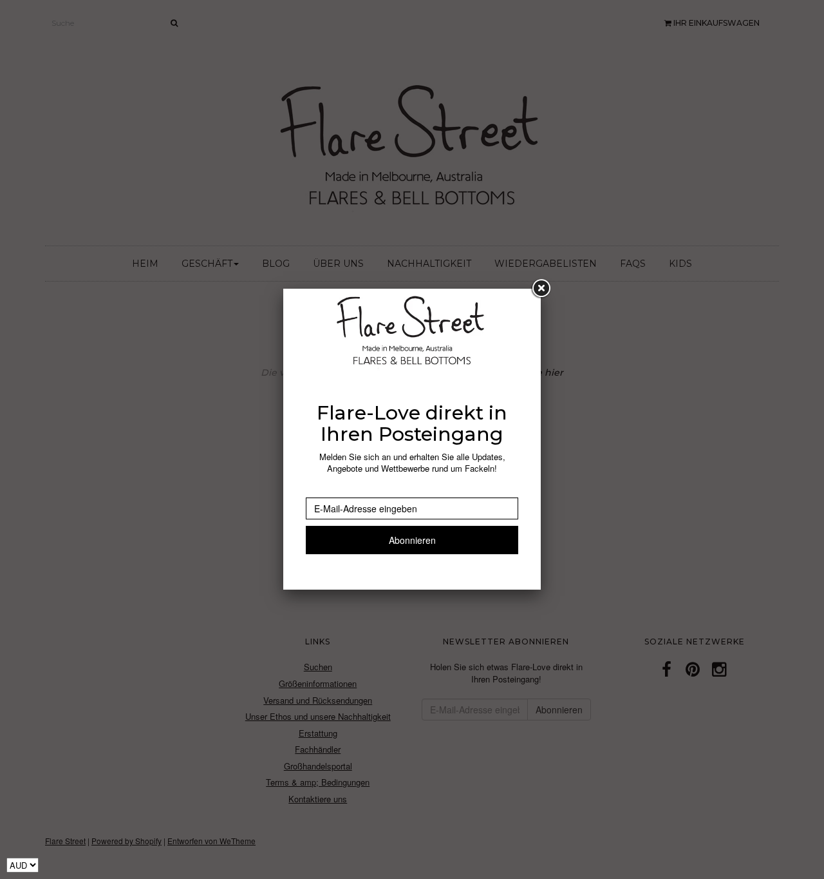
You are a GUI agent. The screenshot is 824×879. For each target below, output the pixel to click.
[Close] (540, 288)
